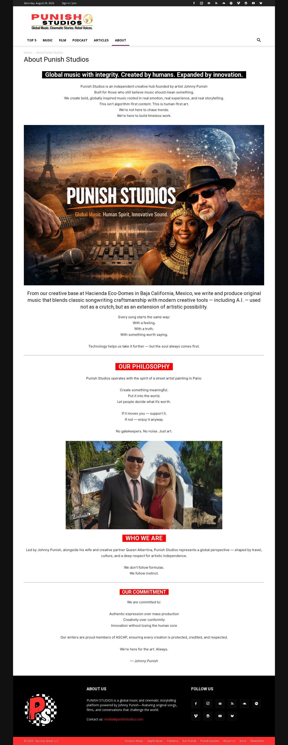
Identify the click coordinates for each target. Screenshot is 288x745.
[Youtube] (253, 3)
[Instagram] (201, 3)
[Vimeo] (238, 3)
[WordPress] (246, 3)
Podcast (80, 40)
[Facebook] (194, 3)
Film (62, 40)
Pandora (172, 741)
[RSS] (216, 3)
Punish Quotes (209, 741)
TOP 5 (31, 40)
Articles (101, 40)
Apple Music (155, 741)
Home (28, 53)
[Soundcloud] (223, 3)
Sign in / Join (69, 3)
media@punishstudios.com (123, 719)
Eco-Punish (189, 741)
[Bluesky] (260, 3)
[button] (258, 41)
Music (48, 40)
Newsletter (257, 741)
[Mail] (208, 3)
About (120, 40)
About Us (229, 741)
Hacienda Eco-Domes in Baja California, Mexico (138, 293)
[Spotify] (231, 3)
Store (242, 741)
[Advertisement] (182, 23)
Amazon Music (134, 741)
